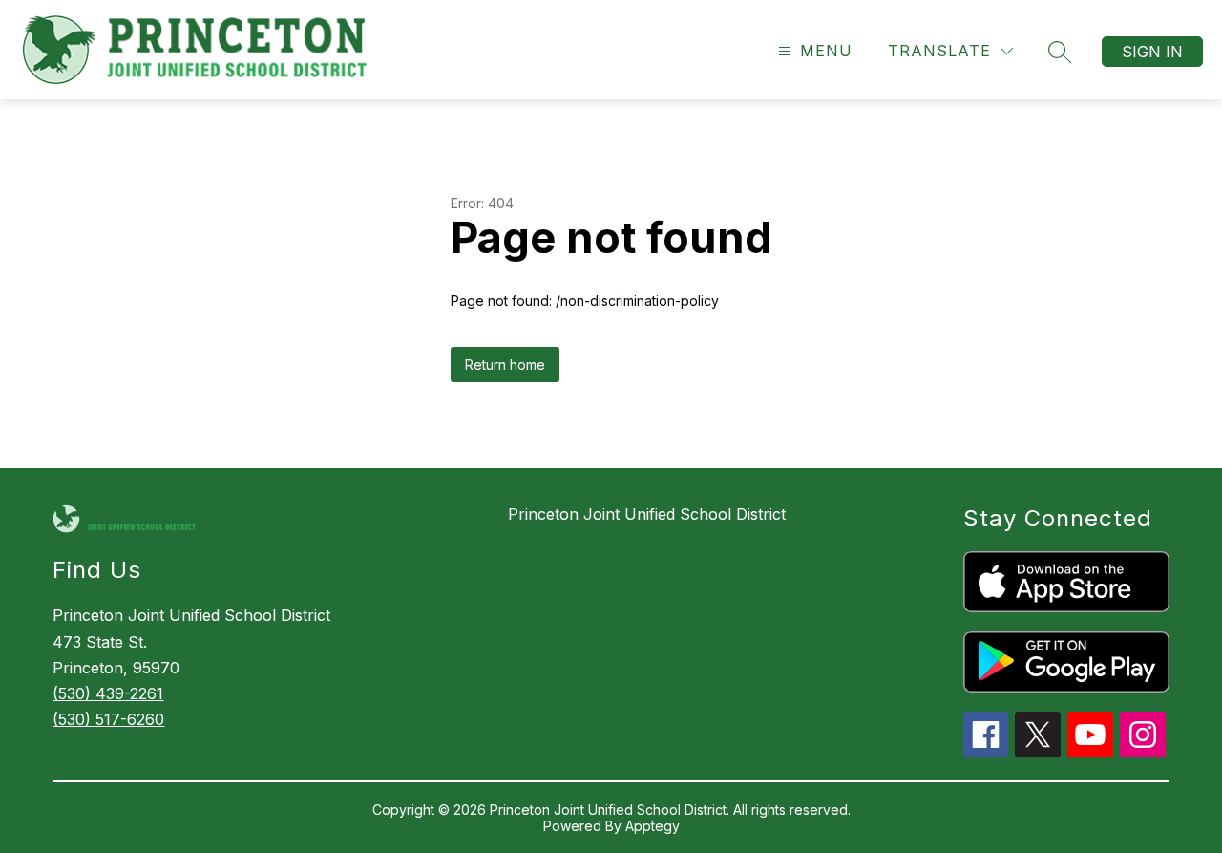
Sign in (1152, 51)
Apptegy (652, 826)
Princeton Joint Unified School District (647, 513)
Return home (505, 364)
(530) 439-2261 (108, 693)
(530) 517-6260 (108, 719)
